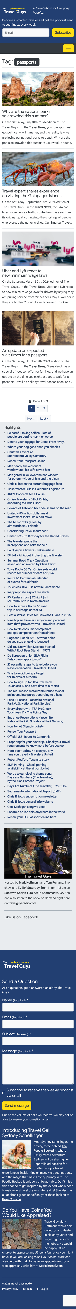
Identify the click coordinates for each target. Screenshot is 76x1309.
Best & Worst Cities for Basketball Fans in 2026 (39, 615)
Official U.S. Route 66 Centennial (29, 737)
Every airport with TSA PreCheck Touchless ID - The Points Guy (29, 710)
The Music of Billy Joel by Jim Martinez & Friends (24, 524)
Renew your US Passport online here (31, 817)
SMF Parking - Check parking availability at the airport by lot (28, 766)
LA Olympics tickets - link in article (30, 550)
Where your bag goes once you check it (33, 447)
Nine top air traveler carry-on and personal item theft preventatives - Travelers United (36, 622)
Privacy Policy (10, 1289)
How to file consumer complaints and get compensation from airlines (31, 631)
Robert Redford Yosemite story (28, 760)
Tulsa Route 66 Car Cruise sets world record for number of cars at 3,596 (32, 571)
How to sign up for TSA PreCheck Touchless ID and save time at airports (33, 684)
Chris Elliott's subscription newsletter (32, 796)
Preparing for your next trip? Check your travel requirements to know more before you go (38, 743)
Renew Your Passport (21, 731)
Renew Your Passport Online (26, 461)
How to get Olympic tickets (25, 726)
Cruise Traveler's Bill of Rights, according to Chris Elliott (27, 501)
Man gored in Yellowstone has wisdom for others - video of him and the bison (33, 477)
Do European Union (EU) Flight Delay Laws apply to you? (27, 657)
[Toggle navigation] (68, 48)
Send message (17, 1105)
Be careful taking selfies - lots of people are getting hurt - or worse (30, 435)
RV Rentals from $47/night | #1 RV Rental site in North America (28, 599)
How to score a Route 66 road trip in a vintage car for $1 (27, 608)
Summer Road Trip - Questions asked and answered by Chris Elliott (31, 562)
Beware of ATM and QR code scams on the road (39, 508)
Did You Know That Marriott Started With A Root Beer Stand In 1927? (31, 648)
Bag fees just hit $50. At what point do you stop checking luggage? (31, 640)
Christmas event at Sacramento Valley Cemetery (26, 454)
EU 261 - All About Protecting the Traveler (35, 555)
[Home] (14, 10)
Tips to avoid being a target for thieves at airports (25, 675)
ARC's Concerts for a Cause (26, 494)
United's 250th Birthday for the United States (38, 536)
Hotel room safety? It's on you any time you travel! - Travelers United (30, 752)
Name (14, 1000)
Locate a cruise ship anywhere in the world (36, 812)
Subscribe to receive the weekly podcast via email (40, 1093)
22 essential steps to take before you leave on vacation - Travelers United (32, 666)
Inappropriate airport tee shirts (28, 592)
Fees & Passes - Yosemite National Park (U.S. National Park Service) (30, 701)
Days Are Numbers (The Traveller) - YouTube (37, 786)
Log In (44, 1289)
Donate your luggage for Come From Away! (36, 442)
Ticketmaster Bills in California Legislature (35, 489)
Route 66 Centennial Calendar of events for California (27, 580)
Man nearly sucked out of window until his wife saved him (28, 468)
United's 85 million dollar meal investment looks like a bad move (29, 515)
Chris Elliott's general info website (30, 802)
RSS (29, 1289)
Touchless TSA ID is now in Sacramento (33, 587)
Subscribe (63, 32)
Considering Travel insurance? (27, 531)
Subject (15, 1034)
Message (16, 1051)
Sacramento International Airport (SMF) (34, 791)
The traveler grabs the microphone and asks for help (27, 543)
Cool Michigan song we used (26, 807)
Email (13, 1017)
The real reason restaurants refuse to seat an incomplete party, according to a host (35, 693)
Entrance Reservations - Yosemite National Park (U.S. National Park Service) (35, 719)
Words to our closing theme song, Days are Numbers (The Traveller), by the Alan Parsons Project (30, 777)
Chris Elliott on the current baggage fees (34, 484)
